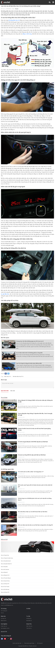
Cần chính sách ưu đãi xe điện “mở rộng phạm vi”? (31, 471)
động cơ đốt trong (27, 34)
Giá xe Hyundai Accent (6, 560)
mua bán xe (29, 620)
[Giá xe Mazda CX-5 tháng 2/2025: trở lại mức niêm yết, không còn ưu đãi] (9, 405)
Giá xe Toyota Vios (5, 555)
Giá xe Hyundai (4, 566)
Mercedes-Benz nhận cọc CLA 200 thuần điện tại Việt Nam (32, 511)
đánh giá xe (3, 620)
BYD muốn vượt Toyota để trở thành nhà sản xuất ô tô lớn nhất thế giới (35, 485)
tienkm (16, 8)
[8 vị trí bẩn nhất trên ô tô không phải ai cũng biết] (8, 356)
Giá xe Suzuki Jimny (5, 580)
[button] (50, 2)
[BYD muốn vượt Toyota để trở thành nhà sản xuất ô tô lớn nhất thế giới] (9, 490)
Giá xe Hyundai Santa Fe (6, 563)
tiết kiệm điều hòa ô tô (18, 376)
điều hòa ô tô (7, 376)
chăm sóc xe (4, 626)
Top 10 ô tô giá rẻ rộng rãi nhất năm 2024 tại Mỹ (29, 363)
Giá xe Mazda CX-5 (5, 575)
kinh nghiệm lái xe (5, 628)
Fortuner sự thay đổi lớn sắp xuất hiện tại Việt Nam (32, 455)
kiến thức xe (29, 626)
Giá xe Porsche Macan (6, 578)
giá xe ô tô (4, 631)
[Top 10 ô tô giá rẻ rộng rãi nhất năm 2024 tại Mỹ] (8, 366)
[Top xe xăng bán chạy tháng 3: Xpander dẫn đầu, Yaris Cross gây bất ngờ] (9, 418)
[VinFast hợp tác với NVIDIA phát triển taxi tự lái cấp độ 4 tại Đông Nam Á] (9, 503)
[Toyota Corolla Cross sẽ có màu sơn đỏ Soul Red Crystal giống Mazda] (9, 433)
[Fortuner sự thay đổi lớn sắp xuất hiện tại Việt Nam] (9, 459)
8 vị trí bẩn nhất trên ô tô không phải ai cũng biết (29, 352)
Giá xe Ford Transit (5, 586)
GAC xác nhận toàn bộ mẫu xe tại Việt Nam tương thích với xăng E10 (35, 525)
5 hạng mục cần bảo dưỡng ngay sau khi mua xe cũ (30, 341)
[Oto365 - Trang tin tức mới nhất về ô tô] (6, 2)
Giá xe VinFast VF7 (5, 583)
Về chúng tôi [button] (39, 643)
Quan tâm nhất (4, 390)
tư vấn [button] (28, 616)
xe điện (28, 608)
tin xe (2, 612)
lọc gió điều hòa (5, 294)
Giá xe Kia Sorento (5, 569)
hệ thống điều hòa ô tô (14, 20)
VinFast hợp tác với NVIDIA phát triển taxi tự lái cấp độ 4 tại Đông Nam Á (34, 499)
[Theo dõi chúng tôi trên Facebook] (2, 639)
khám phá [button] (28, 624)
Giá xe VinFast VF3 (5, 592)
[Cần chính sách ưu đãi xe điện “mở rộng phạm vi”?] (9, 476)
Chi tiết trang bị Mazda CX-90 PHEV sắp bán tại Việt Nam (33, 441)
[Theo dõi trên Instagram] (11, 639)
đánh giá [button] (3, 616)
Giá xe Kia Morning (5, 589)
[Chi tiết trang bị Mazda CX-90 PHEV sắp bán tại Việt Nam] (9, 446)
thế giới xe (29, 628)
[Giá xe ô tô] (27, 546)
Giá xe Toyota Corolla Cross (7, 558)
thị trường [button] (3, 608)
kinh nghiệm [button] (4, 624)
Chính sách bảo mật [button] (17, 643)
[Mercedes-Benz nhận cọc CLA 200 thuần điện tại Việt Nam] (9, 516)
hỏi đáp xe (28, 618)
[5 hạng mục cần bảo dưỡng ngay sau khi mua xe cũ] (8, 344)
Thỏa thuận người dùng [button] (29, 643)
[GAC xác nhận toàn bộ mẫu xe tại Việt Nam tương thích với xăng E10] (9, 530)
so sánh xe (3, 618)
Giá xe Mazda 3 (4, 572)
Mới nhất (12, 390)
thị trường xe (4, 610)
